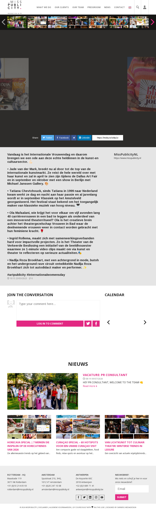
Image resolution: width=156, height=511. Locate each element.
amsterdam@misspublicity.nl (55, 489)
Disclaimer (43, 507)
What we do (44, 7)
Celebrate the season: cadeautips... (98, 22)
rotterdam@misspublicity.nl (20, 489)
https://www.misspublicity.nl (127, 158)
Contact (119, 7)
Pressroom (94, 7)
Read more (90, 386)
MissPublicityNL (126, 154)
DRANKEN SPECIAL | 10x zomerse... (137, 22)
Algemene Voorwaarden (60, 507)
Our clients (62, 7)
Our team (78, 7)
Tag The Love (98, 507)
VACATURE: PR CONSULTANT (105, 375)
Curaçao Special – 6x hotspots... (56, 22)
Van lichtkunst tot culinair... (77, 22)
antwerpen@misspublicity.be (89, 489)
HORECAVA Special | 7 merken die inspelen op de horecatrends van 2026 (28, 446)
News (107, 7)
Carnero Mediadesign (126, 507)
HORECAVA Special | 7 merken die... (36, 22)
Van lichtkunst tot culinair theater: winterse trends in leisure (124, 446)
